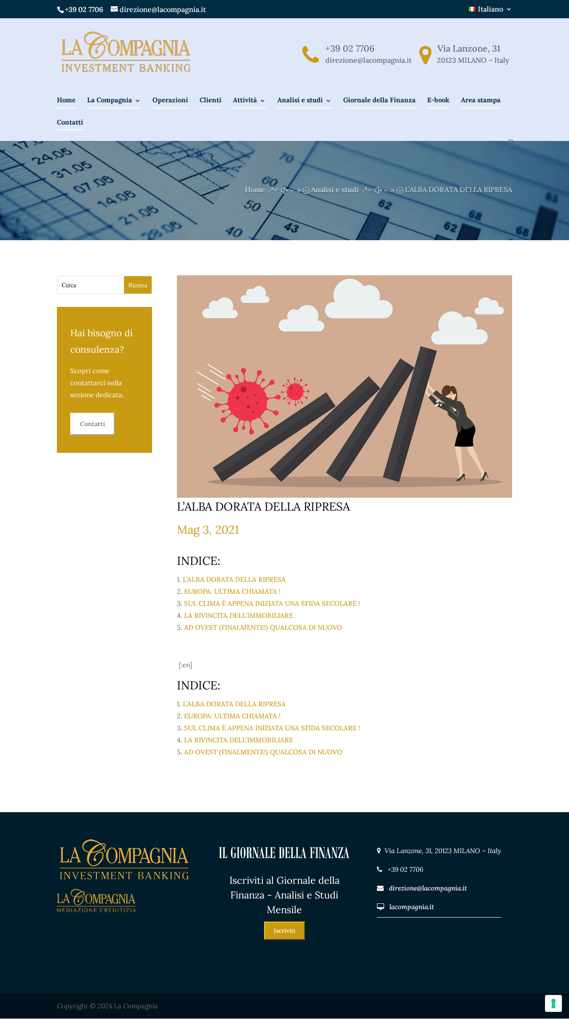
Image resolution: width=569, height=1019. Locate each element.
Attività (245, 100)
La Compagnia (109, 100)
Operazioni (170, 100)
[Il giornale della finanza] (284, 867)
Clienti (210, 100)
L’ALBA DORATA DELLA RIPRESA (233, 579)
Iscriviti (284, 930)
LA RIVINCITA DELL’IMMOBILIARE (238, 615)
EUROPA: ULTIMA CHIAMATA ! (232, 591)
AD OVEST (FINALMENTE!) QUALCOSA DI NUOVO (263, 627)
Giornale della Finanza (379, 100)
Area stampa (481, 100)
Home (66, 100)
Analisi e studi (300, 100)
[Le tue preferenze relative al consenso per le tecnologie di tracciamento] (553, 1003)
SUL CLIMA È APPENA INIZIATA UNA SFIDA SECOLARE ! (272, 603)
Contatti (70, 122)
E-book (438, 100)
